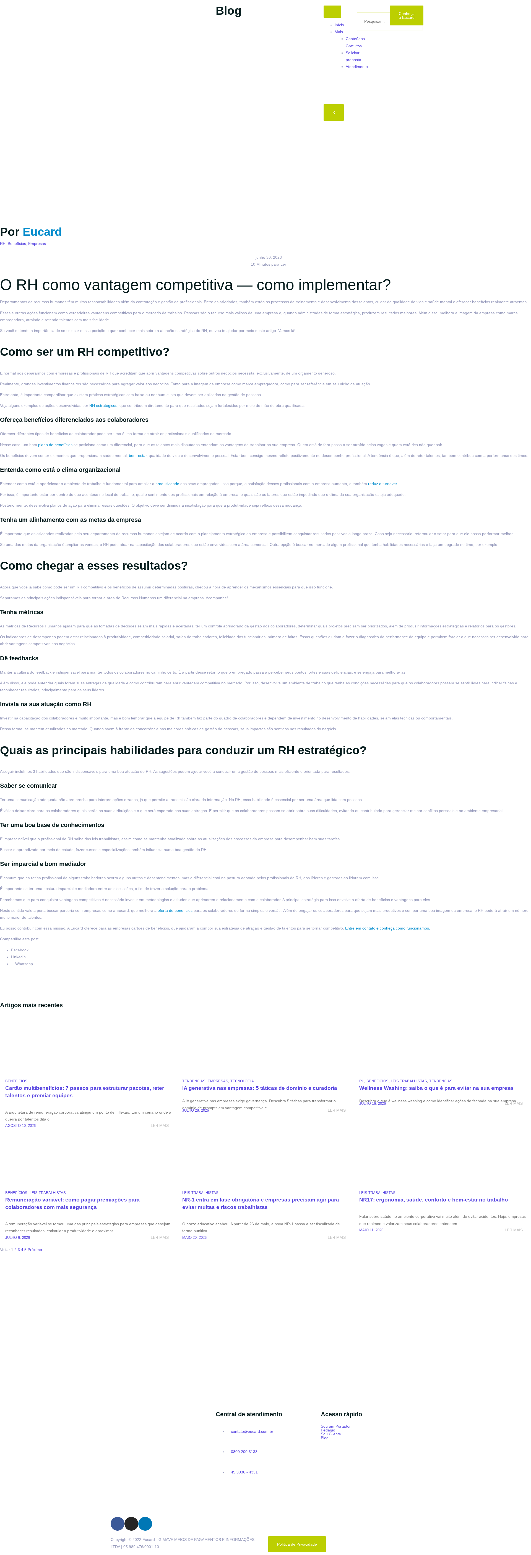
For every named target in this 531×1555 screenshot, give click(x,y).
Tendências (193, 1081)
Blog (325, 1438)
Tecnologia (242, 1081)
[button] (370, 1426)
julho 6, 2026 (17, 1237)
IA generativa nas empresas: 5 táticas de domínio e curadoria (259, 1088)
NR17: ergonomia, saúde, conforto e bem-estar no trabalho (433, 1200)
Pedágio (328, 1430)
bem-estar (138, 455)
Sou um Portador (336, 1426)
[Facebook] (117, 1524)
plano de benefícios (55, 445)
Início (339, 25)
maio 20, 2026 (194, 1237)
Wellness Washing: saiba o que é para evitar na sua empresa (436, 1088)
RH (3, 243)
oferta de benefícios (175, 910)
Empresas (37, 243)
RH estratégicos (103, 405)
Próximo (35, 1249)
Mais (339, 32)
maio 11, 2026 (371, 1230)
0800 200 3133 (243, 1451)
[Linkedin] (145, 1524)
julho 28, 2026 (195, 1110)
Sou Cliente (331, 1434)
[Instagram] (131, 1524)
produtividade (167, 483)
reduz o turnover (382, 483)
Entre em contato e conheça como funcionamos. (387, 928)
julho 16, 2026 (372, 1103)
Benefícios (17, 243)
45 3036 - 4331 (244, 1472)
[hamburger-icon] (332, 12)
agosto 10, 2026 (20, 1126)
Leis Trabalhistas (409, 1081)
